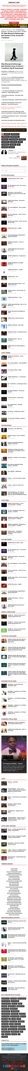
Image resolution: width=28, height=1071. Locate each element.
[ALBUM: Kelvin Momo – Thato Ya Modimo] (4, 244)
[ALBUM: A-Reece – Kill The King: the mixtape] (4, 293)
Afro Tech (14, 1003)
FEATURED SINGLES (6, 425)
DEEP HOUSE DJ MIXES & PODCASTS (10, 917)
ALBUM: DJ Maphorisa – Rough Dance (17, 255)
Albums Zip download (14, 914)
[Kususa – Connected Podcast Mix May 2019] (4, 945)
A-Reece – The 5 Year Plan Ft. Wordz (16, 478)
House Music (5, 144)
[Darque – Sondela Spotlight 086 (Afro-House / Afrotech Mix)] (4, 831)
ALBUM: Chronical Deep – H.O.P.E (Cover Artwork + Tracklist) (16, 504)
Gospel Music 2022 (14, 905)
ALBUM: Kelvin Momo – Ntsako (15, 269)
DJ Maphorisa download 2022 (14, 898)
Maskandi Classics (12, 1029)
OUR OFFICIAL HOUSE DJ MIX (8, 636)
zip (19, 1034)
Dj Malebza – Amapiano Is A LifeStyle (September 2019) (17, 705)
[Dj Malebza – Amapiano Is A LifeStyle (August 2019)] (4, 714)
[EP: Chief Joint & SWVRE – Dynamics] (4, 421)
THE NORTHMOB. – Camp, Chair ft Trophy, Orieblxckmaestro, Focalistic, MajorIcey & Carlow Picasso (17, 790)
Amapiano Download (14, 876)
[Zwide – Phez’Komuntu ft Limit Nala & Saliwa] (4, 799)
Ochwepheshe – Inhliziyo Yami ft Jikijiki (16, 811)
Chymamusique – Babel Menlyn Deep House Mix (17, 857)
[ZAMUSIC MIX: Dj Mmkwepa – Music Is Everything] (4, 732)
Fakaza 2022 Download (14, 896)
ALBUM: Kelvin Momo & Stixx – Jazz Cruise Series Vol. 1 (16, 284)
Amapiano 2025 (15, 134)
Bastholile (4, 139)
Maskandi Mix (22, 1029)
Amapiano (7, 134)
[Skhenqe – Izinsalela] (4, 784)
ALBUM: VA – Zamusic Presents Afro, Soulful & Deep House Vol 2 (17, 622)
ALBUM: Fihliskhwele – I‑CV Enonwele (17, 376)
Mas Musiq (13, 144)
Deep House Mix (5, 1016)
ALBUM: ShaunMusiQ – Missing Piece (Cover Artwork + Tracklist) (17, 525)
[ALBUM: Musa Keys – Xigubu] (4, 230)
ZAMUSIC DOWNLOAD (6, 29)
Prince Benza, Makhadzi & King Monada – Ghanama (15, 465)
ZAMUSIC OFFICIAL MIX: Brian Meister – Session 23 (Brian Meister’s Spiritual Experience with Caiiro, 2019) (17, 648)
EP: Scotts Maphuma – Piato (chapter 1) (17, 208)
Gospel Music (5, 1021)
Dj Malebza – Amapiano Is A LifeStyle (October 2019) (17, 692)
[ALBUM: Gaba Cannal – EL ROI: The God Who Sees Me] (4, 224)
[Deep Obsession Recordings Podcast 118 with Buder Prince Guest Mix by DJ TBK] (4, 952)
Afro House (13, 998)
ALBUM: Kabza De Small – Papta (15, 178)
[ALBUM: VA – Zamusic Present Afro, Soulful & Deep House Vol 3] (4, 618)
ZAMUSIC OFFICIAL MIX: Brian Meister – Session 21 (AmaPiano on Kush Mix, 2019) (17, 665)
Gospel (18, 1019)
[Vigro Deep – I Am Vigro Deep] (4, 431)
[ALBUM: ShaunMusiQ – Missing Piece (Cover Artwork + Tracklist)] (4, 527)
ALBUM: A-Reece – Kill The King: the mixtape (16, 291)
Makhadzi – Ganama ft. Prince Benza (17, 457)
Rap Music (8, 1034)
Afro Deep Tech (5, 998)
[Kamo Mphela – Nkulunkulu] (4, 474)
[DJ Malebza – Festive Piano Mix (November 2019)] (4, 687)
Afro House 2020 (5, 1001)
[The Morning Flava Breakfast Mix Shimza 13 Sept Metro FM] (4, 930)
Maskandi (4, 1029)
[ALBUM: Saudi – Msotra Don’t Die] (4, 320)
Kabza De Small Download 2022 (14, 871)
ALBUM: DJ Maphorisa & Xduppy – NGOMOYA (16, 263)
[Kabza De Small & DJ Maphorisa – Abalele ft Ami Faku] (4, 445)
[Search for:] (14, 171)
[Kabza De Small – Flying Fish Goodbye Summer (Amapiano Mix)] (4, 838)
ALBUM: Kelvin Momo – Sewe (15, 297)
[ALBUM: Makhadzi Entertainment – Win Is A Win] (4, 251)
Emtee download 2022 (14, 890)
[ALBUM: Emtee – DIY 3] (4, 279)
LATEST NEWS (5, 500)
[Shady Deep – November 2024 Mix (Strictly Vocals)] (4, 845)
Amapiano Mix (5, 136)
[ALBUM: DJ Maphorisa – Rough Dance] (4, 258)
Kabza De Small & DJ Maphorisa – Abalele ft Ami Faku (16, 443)
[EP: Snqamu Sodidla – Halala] (4, 372)
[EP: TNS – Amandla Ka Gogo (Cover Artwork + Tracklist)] (4, 513)
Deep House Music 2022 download (14, 913)
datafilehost (5, 142)
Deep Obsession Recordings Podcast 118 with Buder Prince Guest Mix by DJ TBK (17, 951)
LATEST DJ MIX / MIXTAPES (8, 826)
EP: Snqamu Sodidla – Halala (14, 370)
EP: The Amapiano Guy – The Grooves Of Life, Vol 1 (17, 186)
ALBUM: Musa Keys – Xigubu (14, 228)
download (13, 142)
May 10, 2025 (5, 40)
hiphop (11, 1024)
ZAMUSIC (11, 40)
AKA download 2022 (14, 882)
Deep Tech (23, 1016)
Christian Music (15, 1011)
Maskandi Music (5, 1031)
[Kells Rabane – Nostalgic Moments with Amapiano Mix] (4, 990)
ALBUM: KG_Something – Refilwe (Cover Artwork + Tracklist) (16, 518)
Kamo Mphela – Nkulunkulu (14, 471)
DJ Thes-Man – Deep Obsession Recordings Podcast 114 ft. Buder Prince (16, 959)
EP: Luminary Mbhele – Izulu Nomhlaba (17, 363)
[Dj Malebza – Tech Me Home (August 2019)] (4, 701)
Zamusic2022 (14, 870)
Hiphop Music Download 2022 (14, 899)
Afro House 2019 (21, 998)
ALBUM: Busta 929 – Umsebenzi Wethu (17, 332)
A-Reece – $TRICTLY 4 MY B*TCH (15, 485)
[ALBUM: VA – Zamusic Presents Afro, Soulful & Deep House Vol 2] (4, 624)
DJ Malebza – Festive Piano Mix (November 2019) (15, 685)
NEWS (14, 29)
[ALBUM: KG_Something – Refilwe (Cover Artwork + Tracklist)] (4, 520)
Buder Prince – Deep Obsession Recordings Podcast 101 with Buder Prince (16, 967)
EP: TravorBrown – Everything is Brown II (17, 384)
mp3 (19, 144)
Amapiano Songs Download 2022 (14, 874)
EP (9, 1019)
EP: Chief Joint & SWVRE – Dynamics (16, 418)
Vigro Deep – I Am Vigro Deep (15, 428)
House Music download (14, 908)
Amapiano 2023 (20, 1006)
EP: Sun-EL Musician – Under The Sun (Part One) (17, 215)
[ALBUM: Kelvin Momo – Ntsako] (4, 272)
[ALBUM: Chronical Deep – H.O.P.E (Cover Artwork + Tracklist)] (4, 506)
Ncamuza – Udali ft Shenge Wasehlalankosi (14, 804)
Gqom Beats (21, 1021)
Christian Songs (6, 1013)
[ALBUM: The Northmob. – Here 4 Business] (4, 358)
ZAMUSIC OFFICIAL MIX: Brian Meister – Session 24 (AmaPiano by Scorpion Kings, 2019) (17, 640)
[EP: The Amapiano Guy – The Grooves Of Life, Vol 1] (4, 188)
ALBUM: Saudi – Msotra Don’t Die (16, 318)
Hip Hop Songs (13, 1026)
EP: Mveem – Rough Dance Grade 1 (16, 411)
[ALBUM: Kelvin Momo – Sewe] (4, 300)
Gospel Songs (13, 1021)
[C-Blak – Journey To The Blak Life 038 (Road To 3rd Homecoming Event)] (4, 852)
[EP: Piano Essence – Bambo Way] (4, 400)
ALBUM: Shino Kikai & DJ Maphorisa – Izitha (17, 311)
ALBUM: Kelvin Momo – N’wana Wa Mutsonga (16, 201)
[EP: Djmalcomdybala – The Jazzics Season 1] (4, 393)
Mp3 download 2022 (14, 884)
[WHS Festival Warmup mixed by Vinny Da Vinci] (4, 923)
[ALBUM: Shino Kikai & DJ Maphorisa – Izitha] (4, 314)
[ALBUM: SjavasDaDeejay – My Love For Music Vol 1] (4, 307)
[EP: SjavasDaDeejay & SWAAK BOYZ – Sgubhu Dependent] (4, 237)
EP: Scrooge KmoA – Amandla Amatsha (15, 405)
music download (14, 888)
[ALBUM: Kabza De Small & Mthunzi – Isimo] (4, 348)
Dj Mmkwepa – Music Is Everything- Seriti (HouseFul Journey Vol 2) (16, 723)
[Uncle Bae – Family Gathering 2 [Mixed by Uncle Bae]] (4, 983)
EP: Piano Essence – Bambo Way (15, 397)
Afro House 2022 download (14, 910)
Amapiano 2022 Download (14, 873)
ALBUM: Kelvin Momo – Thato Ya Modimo (16, 242)
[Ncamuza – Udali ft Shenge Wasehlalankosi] (4, 806)
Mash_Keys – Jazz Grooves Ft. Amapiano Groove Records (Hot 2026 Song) (17, 193)
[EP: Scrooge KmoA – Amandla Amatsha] (4, 407)
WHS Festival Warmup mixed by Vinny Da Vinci (17, 921)
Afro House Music (6, 1003)
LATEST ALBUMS (5, 353)
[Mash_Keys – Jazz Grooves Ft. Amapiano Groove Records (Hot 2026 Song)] (4, 195)
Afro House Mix (14, 1001)
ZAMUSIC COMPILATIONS (8, 612)
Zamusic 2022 (14, 868)
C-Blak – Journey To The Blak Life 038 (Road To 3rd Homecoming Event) (17, 850)
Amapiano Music (15, 136)
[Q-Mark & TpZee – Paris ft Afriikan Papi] (4, 438)
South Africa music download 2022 (14, 887)
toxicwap (4, 147)
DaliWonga (22, 139)
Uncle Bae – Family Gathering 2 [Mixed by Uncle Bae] (17, 981)
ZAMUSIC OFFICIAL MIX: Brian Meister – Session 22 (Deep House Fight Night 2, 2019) (17, 657)
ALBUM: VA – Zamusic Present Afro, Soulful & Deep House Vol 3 (16, 615)
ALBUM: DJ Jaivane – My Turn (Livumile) (15, 339)
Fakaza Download (14, 894)
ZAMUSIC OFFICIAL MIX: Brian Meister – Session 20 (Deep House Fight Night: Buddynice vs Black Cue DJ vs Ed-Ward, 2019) (17, 673)
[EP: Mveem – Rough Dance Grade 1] (4, 414)
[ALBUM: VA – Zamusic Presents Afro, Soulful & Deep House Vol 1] (4, 631)
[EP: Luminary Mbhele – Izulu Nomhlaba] (4, 365)
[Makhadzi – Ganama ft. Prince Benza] (4, 460)
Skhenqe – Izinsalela (13, 782)
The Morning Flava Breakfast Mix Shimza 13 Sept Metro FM (16, 928)
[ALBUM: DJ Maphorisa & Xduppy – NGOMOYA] (4, 265)
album (20, 1003)
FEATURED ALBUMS (6, 539)
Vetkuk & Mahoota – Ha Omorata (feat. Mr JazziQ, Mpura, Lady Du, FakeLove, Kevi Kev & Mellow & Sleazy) (17, 493)
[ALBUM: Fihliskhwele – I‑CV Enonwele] (4, 379)
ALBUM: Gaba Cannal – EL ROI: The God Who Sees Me (17, 222)
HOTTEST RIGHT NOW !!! (7, 175)
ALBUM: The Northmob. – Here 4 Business (15, 356)
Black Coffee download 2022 (14, 893)
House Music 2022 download (14, 911)
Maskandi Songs (15, 1031)
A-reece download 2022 (14, 878)
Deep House (22, 1013)
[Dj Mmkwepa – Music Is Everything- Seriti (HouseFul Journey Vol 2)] (4, 725)
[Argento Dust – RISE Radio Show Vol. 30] (4, 976)
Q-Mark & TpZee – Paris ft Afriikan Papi (16, 436)
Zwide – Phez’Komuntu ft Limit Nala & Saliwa (17, 797)
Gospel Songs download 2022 (14, 902)
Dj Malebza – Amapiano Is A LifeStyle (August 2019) (17, 712)
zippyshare (4, 1036)
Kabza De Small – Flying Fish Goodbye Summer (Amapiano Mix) (17, 836)
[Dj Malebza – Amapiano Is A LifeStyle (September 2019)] (4, 707)
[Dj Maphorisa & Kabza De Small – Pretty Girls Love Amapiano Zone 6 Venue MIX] (4, 452)
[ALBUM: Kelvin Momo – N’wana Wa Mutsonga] (4, 203)
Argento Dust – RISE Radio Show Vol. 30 (16, 974)
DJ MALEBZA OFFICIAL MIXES (8, 681)
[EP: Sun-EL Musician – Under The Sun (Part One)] (4, 217)
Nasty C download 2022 (14, 879)
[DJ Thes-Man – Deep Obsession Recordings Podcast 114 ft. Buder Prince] (4, 960)
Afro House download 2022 (14, 901)
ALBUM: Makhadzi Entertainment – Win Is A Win (16, 249)
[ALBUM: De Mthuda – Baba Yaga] (4, 327)
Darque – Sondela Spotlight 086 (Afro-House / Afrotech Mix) (17, 829)
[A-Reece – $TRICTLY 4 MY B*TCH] (4, 487)
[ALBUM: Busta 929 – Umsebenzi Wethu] (4, 334)
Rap (3, 1034)
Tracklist (11, 147)
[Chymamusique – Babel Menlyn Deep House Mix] (4, 859)
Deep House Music (15, 1016)
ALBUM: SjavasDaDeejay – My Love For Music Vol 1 (17, 305)
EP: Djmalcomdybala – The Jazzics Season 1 (16, 391)
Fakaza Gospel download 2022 (14, 904)
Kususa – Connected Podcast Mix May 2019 (17, 943)
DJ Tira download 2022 (14, 891)
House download (14, 907)
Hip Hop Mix (17, 1024)
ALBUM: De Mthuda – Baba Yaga (15, 325)
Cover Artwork (13, 139)
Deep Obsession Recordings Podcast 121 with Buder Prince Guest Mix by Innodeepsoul (17, 936)
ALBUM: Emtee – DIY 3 (13, 276)
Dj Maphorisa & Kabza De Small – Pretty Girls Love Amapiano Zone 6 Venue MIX (16, 450)
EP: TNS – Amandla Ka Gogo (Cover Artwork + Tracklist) (16, 511)
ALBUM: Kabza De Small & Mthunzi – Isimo (16, 346)
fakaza (20, 142)
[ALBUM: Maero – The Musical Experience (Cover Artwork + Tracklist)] (4, 534)
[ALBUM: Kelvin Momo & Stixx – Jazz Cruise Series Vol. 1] (4, 286)
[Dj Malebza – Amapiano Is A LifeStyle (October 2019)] (4, 694)
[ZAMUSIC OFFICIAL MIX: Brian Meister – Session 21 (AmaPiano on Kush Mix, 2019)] (4, 666)
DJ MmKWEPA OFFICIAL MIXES (9, 719)
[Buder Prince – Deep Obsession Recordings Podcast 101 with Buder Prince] (4, 968)
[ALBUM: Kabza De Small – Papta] (4, 181)
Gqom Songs (5, 1024)
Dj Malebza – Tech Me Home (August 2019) (17, 699)
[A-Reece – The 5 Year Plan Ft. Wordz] (4, 481)
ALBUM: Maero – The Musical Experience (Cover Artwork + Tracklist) (15, 532)
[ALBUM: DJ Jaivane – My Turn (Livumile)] (4, 341)
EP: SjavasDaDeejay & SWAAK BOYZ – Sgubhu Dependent (17, 235)
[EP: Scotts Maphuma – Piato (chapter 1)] (4, 210)
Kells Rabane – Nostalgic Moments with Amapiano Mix (16, 988)
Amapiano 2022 (11, 1006)
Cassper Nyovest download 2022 (14, 881)
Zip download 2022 (14, 885)
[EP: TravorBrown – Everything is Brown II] (4, 386)
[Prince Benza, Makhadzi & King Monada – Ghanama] (4, 467)
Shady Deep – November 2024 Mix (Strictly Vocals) (16, 843)
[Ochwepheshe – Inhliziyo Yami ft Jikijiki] (4, 813)
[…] (17, 770)
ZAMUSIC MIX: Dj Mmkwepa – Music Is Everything (17, 730)
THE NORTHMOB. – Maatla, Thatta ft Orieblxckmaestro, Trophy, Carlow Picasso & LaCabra (17, 819)
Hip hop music (5, 1026)
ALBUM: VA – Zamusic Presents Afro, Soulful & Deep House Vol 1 (17, 629)
